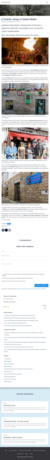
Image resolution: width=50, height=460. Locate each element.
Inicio (6, 450)
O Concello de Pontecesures (25, 450)
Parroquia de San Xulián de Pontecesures (13, 374)
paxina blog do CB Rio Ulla (9, 376)
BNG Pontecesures (8, 366)
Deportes (5, 435)
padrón (8, 225)
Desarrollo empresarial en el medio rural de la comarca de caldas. (18, 369)
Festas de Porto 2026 (9, 405)
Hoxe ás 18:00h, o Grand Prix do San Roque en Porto (15, 323)
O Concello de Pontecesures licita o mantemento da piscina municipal (19, 315)
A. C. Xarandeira (7, 358)
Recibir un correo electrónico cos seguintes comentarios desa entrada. (18, 278)
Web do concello (7, 381)
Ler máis (11, 410)
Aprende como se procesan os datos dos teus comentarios (33, 288)
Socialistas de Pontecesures (10, 379)
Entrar (31, 453)
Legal (27, 453)
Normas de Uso (20, 453)
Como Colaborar (13, 450)
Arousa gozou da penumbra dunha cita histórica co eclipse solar (18, 325)
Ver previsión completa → (9, 298)
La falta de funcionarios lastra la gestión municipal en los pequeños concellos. (21, 320)
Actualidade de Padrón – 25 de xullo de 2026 (16, 421)
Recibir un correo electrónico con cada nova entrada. (14, 281)
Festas (9, 223)
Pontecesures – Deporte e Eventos (13, 437)
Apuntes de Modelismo (9, 363)
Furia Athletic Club (8, 371)
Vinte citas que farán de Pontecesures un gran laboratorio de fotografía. (20, 318)
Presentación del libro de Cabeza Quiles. (24, 347)
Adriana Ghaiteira (8, 361)
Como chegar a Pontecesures (39, 450)
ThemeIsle (30, 456)
